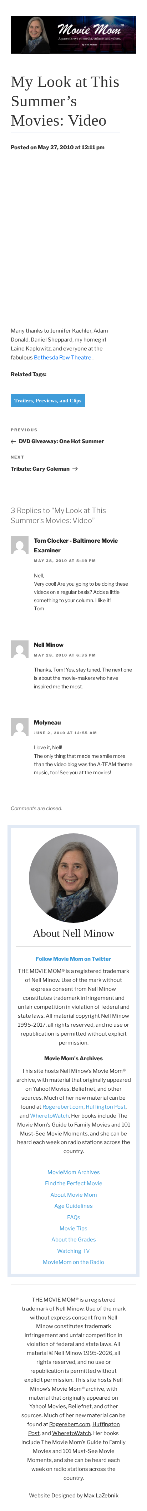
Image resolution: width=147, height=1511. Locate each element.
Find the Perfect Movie (73, 1183)
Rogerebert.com (62, 1107)
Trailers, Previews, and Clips (47, 400)
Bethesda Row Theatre (63, 357)
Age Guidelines (73, 1206)
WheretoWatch (49, 1116)
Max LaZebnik (101, 1495)
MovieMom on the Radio (73, 1262)
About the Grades (73, 1239)
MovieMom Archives (73, 1172)
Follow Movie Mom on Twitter (73, 959)
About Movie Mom (73, 1195)
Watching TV (73, 1251)
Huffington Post (106, 1107)
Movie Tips (73, 1228)
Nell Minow (49, 644)
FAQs (73, 1217)
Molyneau (47, 722)
